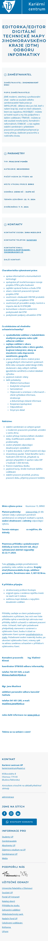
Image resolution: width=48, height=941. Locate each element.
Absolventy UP (8, 845)
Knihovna (6, 927)
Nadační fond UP (9, 918)
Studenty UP (7, 836)
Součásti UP (7, 892)
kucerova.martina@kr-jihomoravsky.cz (17, 251)
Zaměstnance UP (9, 854)
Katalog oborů (8, 901)
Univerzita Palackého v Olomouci (17, 888)
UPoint (5, 931)
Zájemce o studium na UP (14, 849)
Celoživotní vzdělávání (12, 922)
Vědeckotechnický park (13, 914)
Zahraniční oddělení (11, 910)
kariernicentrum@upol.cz (13, 768)
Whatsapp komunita (21, 822)
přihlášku (11, 564)
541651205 (32, 240)
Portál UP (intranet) (10, 896)
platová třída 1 (32, 511)
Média (5, 858)
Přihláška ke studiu (11, 905)
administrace (8, 797)
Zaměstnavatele (9, 841)
